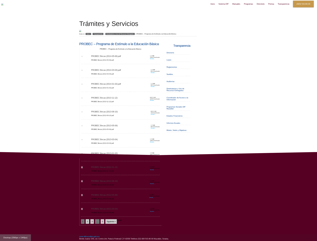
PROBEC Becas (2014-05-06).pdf (106, 56)
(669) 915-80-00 (303, 4)
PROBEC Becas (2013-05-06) (104, 126)
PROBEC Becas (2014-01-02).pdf (106, 84)
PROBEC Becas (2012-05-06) (104, 195)
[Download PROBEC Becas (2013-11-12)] (82, 98)
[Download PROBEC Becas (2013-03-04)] (82, 140)
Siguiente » (111, 221)
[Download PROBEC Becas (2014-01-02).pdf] (82, 85)
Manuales (236, 4)
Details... (152, 58)
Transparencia (283, 4)
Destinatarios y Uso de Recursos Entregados (120, 34)
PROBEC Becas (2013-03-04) (104, 139)
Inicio (213, 4)
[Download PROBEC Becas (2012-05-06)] (82, 196)
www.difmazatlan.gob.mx (89, 236)
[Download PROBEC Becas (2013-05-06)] (82, 126)
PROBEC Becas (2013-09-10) (104, 112)
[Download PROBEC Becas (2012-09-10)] (82, 182)
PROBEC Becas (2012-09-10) (104, 181)
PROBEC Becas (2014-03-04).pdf (106, 70)
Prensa (271, 4)
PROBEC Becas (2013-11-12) (104, 98)
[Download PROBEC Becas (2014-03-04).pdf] (82, 71)
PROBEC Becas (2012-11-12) (104, 167)
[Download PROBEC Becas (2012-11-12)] (82, 168)
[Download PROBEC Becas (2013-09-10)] (82, 112)
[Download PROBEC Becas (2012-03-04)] (82, 209)
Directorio (260, 4)
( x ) (15, 238)
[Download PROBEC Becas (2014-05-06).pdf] (82, 57)
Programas (248, 4)
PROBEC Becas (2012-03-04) (104, 209)
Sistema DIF (223, 4)
